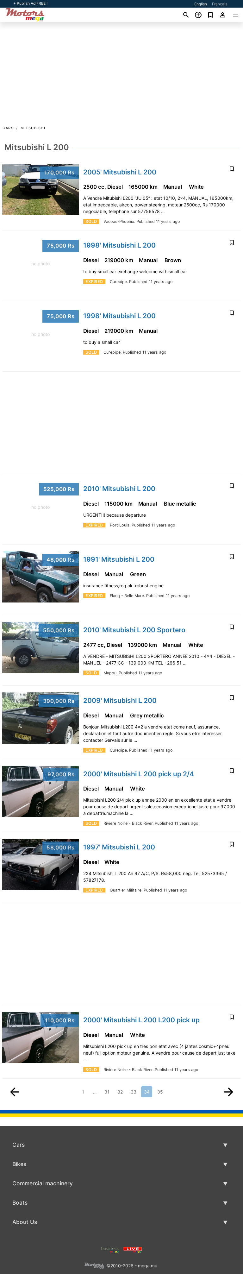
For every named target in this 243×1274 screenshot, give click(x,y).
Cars (8, 128)
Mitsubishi (33, 128)
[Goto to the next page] (229, 1092)
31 (106, 1091)
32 (120, 1091)
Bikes (19, 1164)
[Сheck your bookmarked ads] (210, 15)
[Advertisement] (121, 77)
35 (160, 1091)
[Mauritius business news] (110, 1249)
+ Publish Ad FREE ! (30, 3)
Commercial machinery (42, 1183)
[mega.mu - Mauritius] (94, 1265)
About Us (24, 1222)
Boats (20, 1202)
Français (219, 4)
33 (133, 1091)
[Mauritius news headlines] (132, 1249)
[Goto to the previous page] (14, 1092)
